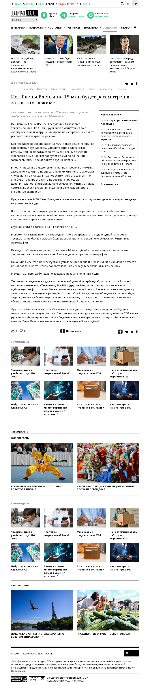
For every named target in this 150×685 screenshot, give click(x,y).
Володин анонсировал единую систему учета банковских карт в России (117, 173)
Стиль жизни (58, 88)
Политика (91, 27)
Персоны (121, 88)
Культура (42, 88)
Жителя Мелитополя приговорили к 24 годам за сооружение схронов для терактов (116, 134)
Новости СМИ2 (19, 431)
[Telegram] (132, 84)
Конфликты (105, 88)
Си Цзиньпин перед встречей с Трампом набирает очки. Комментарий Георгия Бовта (123, 65)
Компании (55, 27)
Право (125, 27)
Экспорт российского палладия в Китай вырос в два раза (118, 148)
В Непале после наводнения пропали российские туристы (89, 62)
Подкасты (36, 27)
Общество (110, 27)
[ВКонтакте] (126, 84)
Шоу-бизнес (77, 88)
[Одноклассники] (137, 84)
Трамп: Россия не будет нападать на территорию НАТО (58, 62)
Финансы (73, 27)
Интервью (18, 27)
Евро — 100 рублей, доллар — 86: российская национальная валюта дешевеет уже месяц (24, 65)
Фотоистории (20, 438)
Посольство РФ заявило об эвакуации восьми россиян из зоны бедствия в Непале (118, 160)
